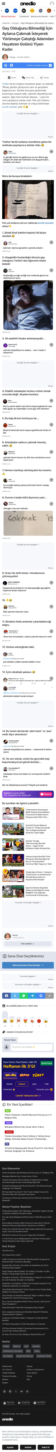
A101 (28, 1351)
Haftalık (21, 1084)
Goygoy (15, 23)
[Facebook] (10, 1391)
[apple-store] (9, 1402)
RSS (28, 1379)
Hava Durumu (8, 1250)
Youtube (36, 1346)
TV (7, 1144)
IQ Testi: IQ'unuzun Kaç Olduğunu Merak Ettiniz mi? (23, 1334)
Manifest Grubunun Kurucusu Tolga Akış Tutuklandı (23, 1235)
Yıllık (47, 1084)
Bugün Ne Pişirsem (25, 1356)
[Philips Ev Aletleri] (15, 10)
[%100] (32, 10)
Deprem (16, 1346)
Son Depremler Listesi (11, 1255)
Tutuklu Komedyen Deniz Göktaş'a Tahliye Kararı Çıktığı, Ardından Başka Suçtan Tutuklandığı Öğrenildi (27, 1137)
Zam (26, 1346)
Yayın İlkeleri (32, 1373)
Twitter (5, 83)
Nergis (20, 57)
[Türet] (49, 10)
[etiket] (5, 871)
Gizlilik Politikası (8, 1373)
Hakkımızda (7, 1366)
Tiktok (36, 1351)
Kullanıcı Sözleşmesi (35, 1369)
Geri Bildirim (7, 1369)
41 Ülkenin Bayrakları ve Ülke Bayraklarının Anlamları (23, 1324)
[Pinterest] (27, 1391)
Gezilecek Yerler (44, 1356)
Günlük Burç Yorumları (12, 1351)
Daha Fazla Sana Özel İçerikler (26, 965)
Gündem (9, 1132)
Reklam (5, 1379)
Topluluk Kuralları (9, 1376)
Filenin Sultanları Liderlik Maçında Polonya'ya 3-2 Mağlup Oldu (28, 1116)
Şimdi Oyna (46, 1063)
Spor (8, 1111)
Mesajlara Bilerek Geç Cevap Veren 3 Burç (24, 1127)
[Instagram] (4, 1391)
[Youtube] (21, 1391)
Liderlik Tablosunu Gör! (27, 1095)
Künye (29, 1376)
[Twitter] (16, 1391)
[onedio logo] (26, 1419)
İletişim (5, 1383)
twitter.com (6, 251)
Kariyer (30, 1366)
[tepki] (5, 1021)
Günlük (9, 1084)
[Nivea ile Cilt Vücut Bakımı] (7, 10)
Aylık (34, 1084)
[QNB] (40, 10)
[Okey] (24, 10)
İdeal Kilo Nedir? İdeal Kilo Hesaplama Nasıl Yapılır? (23, 1307)
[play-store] (24, 1402)
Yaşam (8, 1123)
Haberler (6, 23)
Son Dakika (7, 1356)
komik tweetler (9, 106)
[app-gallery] (40, 1402)
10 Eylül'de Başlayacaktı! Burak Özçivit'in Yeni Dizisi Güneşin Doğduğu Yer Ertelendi (29, 1149)
